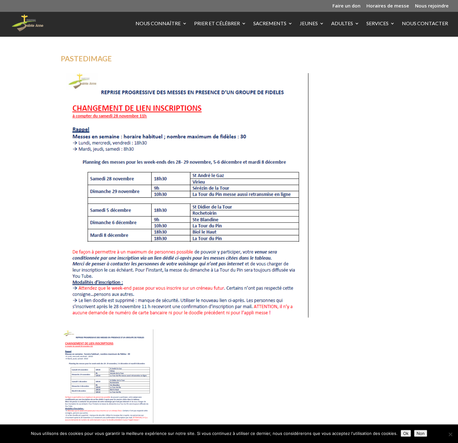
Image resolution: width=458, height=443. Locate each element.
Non (421, 433)
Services (377, 23)
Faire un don (346, 6)
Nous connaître (158, 23)
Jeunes (309, 23)
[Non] (450, 434)
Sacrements (269, 23)
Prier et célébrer (217, 23)
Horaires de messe (387, 6)
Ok (405, 433)
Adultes (342, 23)
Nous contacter (425, 23)
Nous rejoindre (432, 6)
